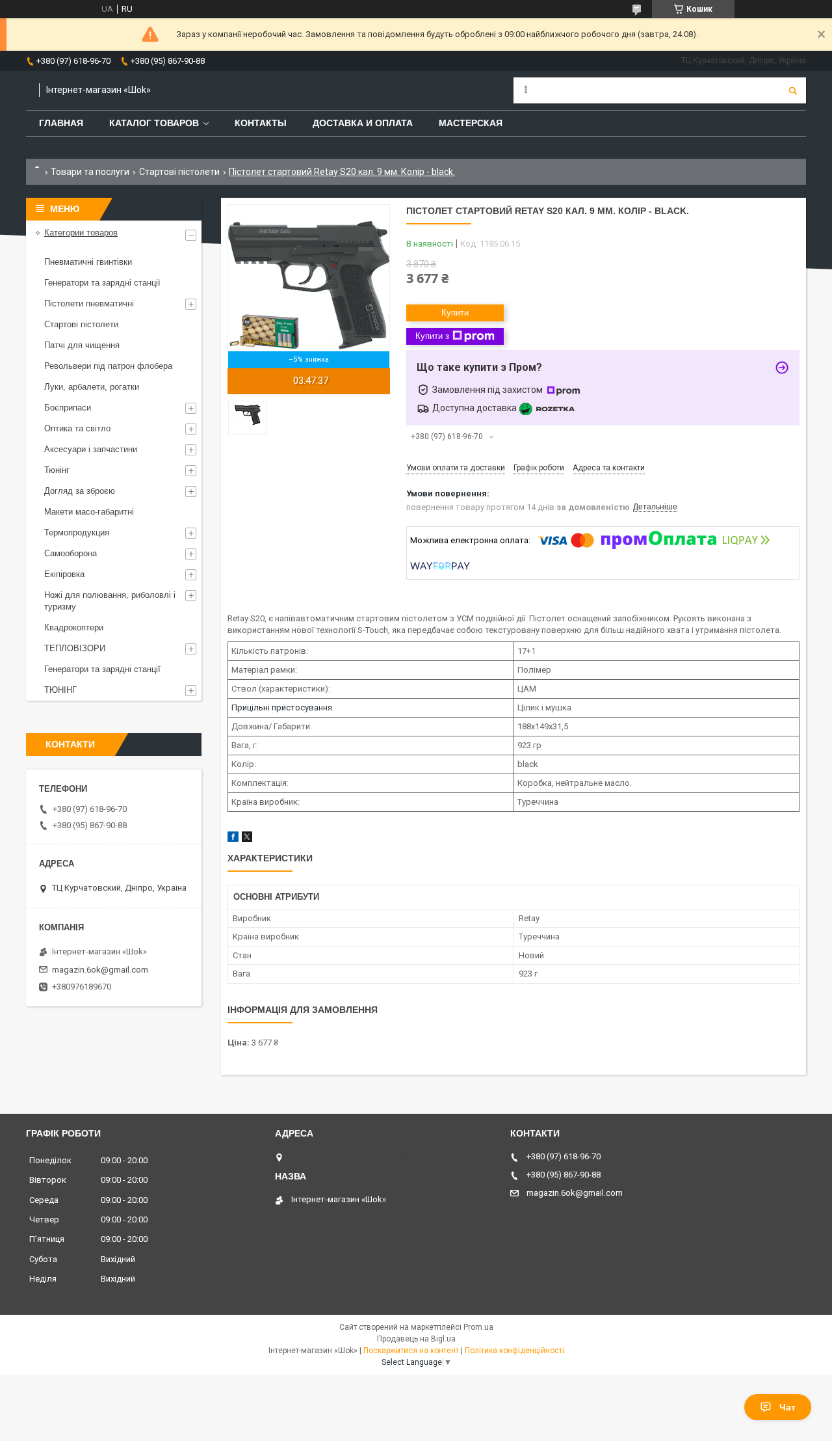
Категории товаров (81, 232)
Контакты (261, 123)
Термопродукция (76, 532)
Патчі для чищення (82, 345)
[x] (247, 839)
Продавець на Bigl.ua (416, 1338)
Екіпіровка (64, 574)
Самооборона (70, 553)
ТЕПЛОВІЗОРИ (74, 648)
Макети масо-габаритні (89, 512)
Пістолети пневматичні (89, 303)
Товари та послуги (90, 172)
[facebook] (233, 839)
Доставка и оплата (363, 123)
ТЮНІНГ (60, 690)
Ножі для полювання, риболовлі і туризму (110, 601)
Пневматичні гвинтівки (88, 262)
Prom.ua (478, 1327)
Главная (61, 123)
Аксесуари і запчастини (90, 449)
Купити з (432, 336)
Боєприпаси (67, 407)
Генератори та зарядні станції (102, 283)
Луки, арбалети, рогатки (91, 387)
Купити (455, 312)
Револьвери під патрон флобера (108, 366)
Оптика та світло (77, 428)
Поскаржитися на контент (411, 1350)
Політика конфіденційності (514, 1350)
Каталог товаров (154, 123)
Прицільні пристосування (281, 707)
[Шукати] (793, 90)
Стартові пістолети (179, 172)
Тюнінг (57, 470)
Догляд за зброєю (79, 491)
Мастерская (470, 123)
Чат (787, 1407)
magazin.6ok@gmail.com (100, 970)
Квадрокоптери (73, 627)
